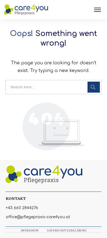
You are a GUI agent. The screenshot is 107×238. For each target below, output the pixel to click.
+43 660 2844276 (22, 208)
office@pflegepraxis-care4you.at (38, 217)
